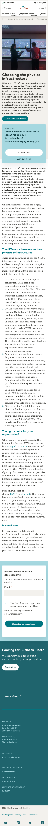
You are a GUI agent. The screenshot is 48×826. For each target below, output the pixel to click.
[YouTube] (5, 823)
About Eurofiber (33, 14)
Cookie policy (7, 815)
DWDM (13, 494)
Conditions (33, 815)
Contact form (8, 771)
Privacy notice (21, 815)
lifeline (10, 19)
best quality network (24, 19)
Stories (43, 13)
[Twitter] (30, 823)
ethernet (25, 494)
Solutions (5, 13)
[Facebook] (42, 823)
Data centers (14, 14)
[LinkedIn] (18, 823)
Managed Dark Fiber (17, 446)
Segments (24, 13)
